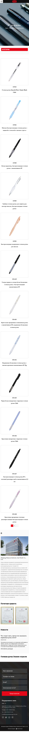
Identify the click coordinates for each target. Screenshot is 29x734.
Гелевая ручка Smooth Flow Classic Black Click (14, 91)
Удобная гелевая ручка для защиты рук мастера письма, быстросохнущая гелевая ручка (14, 206)
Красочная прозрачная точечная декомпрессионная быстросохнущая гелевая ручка (14, 519)
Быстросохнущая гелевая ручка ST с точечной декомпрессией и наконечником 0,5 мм (14, 479)
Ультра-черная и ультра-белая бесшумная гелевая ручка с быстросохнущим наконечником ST (14, 284)
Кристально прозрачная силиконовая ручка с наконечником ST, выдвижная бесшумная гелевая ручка (14, 325)
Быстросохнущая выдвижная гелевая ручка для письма (14, 245)
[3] (21, 615)
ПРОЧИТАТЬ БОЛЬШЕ (7, 649)
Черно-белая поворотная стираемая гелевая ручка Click (14, 402)
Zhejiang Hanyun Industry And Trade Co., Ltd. (19, 726)
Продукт (11, 28)
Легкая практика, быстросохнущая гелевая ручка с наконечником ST (14, 167)
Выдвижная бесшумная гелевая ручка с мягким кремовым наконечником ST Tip (14, 364)
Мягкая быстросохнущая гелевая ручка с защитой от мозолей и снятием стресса (14, 129)
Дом (6, 28)
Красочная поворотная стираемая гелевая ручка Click (14, 440)
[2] (7, 615)
